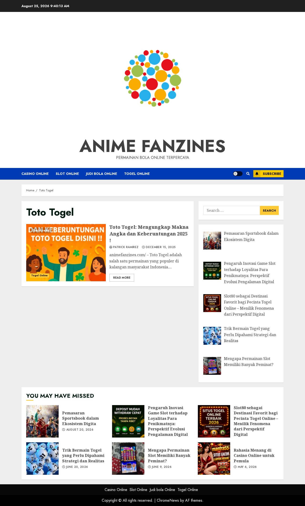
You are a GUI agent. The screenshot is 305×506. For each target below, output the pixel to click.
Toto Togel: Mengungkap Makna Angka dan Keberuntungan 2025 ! (66, 252)
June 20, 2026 (77, 467)
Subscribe (272, 173)
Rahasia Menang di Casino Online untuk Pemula (214, 458)
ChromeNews (168, 500)
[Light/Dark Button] (238, 173)
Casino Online (35, 173)
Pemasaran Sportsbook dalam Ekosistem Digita (42, 421)
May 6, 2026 (247, 467)
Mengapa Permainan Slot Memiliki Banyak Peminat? (128, 458)
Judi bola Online (101, 173)
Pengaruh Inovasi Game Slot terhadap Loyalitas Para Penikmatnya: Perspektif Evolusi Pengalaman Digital (128, 421)
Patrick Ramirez (125, 247)
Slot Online (67, 173)
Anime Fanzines (152, 146)
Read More (121, 278)
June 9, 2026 (162, 467)
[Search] (248, 173)
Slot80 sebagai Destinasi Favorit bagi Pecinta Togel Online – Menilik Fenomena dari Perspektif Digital (214, 421)
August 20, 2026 (79, 430)
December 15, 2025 (161, 247)
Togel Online (137, 173)
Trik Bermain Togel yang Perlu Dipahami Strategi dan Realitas (42, 458)
